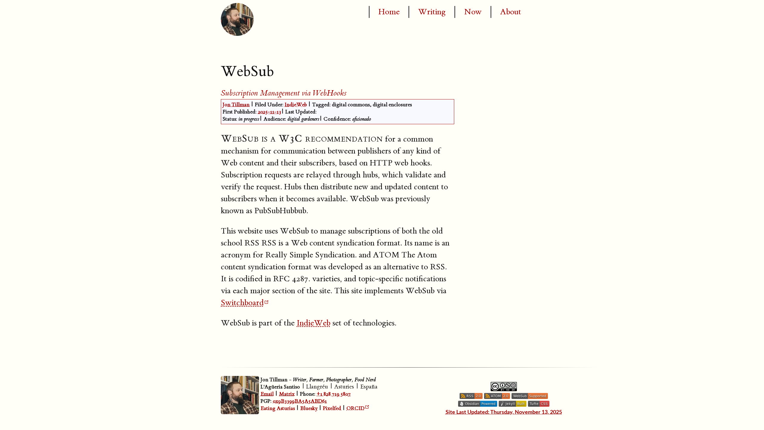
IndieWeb (296, 105)
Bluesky (309, 408)
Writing (432, 12)
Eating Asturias (278, 408)
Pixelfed (332, 408)
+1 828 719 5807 (334, 394)
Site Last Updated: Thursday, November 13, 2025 (504, 412)
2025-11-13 (269, 112)
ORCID (355, 408)
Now (473, 12)
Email (267, 394)
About (510, 12)
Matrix (287, 394)
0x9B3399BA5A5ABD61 (300, 401)
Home (389, 12)
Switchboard (242, 303)
